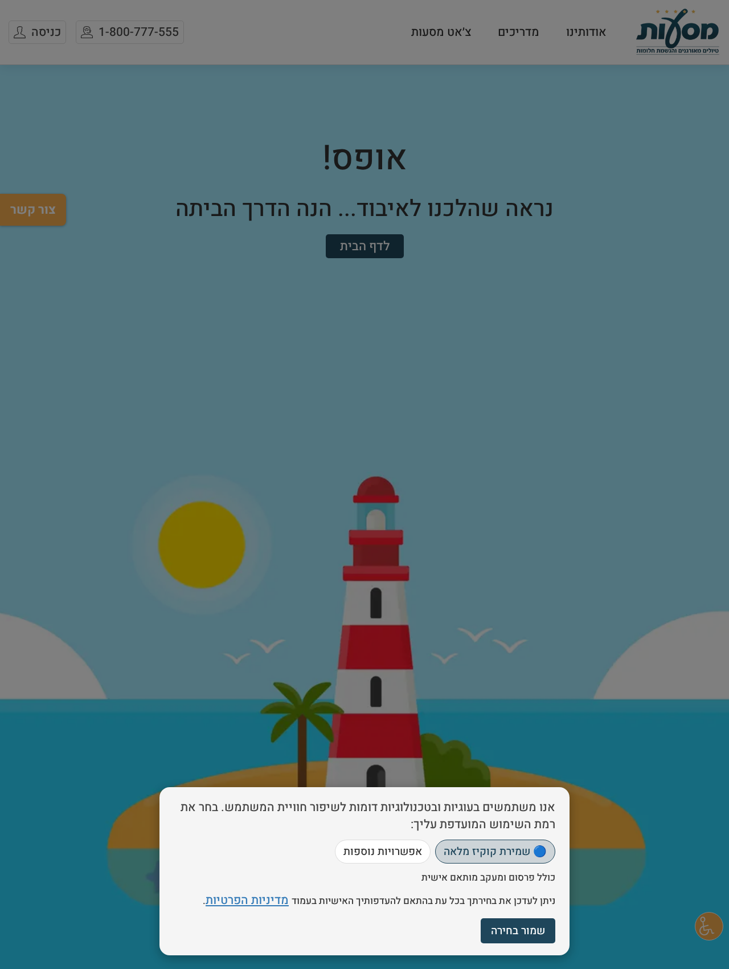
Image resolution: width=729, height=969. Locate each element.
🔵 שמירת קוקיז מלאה (495, 852)
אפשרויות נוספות (382, 852)
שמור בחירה (518, 931)
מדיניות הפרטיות (247, 900)
